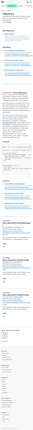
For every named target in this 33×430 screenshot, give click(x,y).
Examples (20, 5)
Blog (3, 417)
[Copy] (30, 145)
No (3, 337)
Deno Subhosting (6, 371)
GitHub (3, 381)
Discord (4, 379)
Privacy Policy (5, 419)
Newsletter (4, 392)
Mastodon (4, 388)
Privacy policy (4, 341)
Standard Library (6, 357)
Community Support (7, 400)
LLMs (3, 421)
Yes (4, 333)
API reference (12, 5)
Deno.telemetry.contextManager (15, 50)
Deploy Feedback (6, 404)
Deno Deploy (5, 367)
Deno (2, 10)
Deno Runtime (5, 353)
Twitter (4, 390)
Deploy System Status (7, 402)
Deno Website (5, 414)
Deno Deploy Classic (7, 369)
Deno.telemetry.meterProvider (14, 60)
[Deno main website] (2, 2)
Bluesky (4, 386)
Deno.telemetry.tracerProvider (14, 70)
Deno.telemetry (9, 34)
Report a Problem (6, 406)
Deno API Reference (7, 359)
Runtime (3, 5)
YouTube (4, 384)
